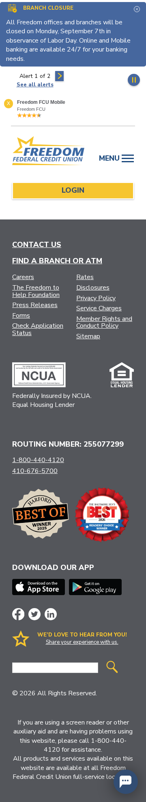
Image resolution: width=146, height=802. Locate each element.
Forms (21, 315)
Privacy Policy (96, 298)
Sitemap (88, 336)
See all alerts (35, 84)
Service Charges (99, 308)
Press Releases (35, 305)
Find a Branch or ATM (57, 261)
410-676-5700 (35, 471)
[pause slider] (134, 80)
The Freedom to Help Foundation (36, 291)
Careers (23, 277)
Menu (110, 158)
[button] (126, 782)
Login (73, 190)
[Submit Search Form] (112, 668)
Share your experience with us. (82, 642)
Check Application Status (37, 329)
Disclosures (93, 287)
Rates (85, 277)
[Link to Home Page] (48, 152)
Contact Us (36, 244)
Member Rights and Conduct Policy (104, 322)
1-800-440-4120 (38, 460)
